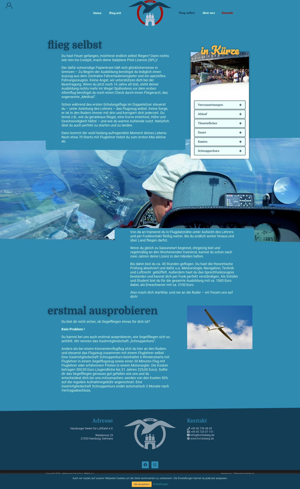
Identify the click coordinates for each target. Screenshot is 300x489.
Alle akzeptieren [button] (141, 484)
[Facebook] (145, 464)
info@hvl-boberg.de (202, 435)
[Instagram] (154, 464)
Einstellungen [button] (160, 484)
